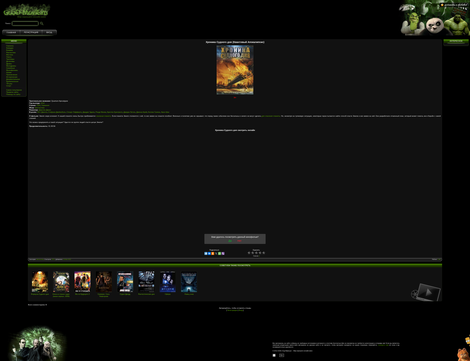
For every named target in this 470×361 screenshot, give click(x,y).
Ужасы (9, 57)
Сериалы (10, 46)
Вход (49, 32)
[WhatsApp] (219, 253)
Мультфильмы (12, 70)
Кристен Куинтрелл (115, 112)
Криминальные (12, 81)
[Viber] (223, 253)
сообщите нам (383, 345)
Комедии (9, 48)
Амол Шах (165, 112)
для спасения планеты (271, 116)
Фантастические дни (146, 294)
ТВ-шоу (9, 84)
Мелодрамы (11, 66)
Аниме (9, 72)
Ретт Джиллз (42, 112)
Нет (239, 240)
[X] (216, 253)
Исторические (11, 77)
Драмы (9, 64)
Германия (45, 105)
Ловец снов (189, 294)
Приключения (11, 75)
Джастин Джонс (45, 110)
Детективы (10, 61)
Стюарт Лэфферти (74, 112)
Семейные (10, 68)
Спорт (8, 86)
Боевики (9, 50)
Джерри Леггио (129, 112)
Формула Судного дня (40, 294)
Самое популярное (14, 90)
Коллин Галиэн (154, 112)
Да (230, 240)
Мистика (9, 55)
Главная (11, 32)
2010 (43, 103)
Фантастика (11, 52)
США (38, 105)
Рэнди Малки (101, 112)
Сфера (167, 294)
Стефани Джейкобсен (57, 112)
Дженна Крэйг (141, 112)
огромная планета (103, 116)
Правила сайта (12, 92)
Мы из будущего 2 (82, 294)
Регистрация (31, 32)
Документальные (13, 79)
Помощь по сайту (13, 94)
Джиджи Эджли (89, 112)
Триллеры (10, 59)
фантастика (39, 108)
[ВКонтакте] (209, 253)
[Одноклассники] (212, 253)
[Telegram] (205, 253)
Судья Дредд (125, 294)
